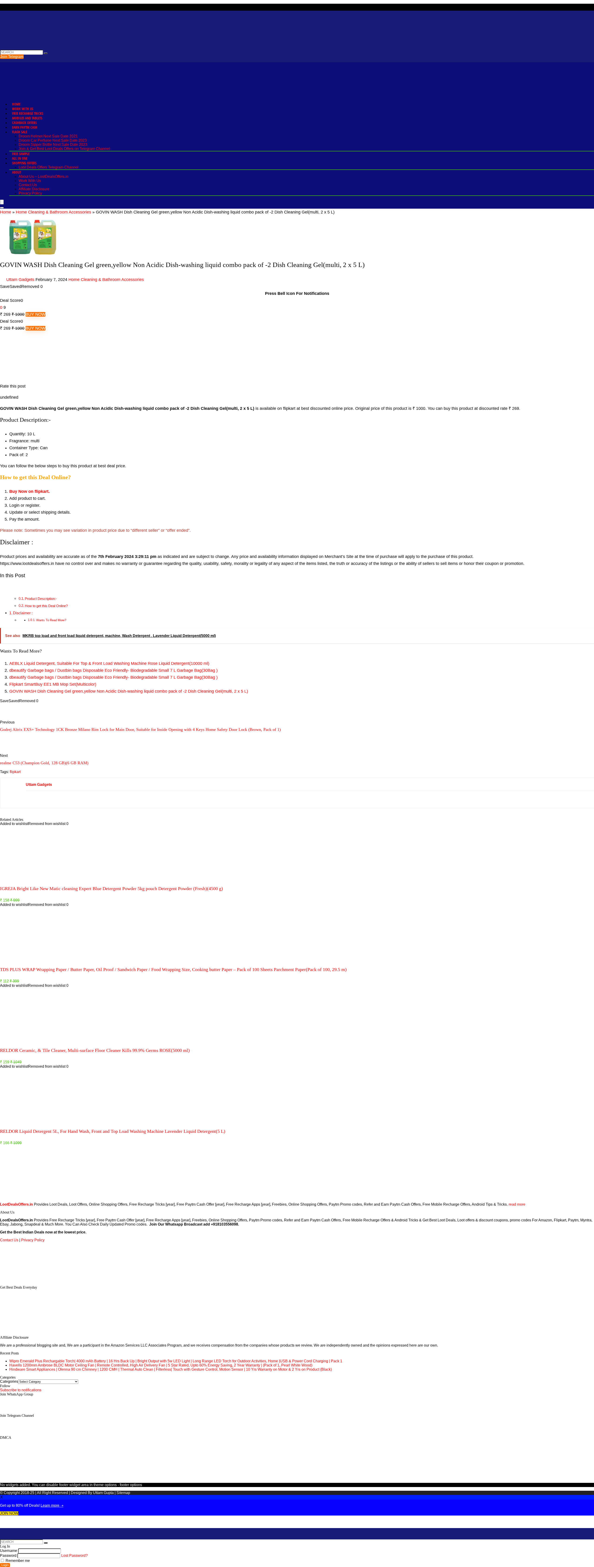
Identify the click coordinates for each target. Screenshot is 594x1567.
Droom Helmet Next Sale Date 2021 (48, 136)
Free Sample (20, 153)
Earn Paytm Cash (24, 127)
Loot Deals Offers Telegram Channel (48, 167)
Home (16, 104)
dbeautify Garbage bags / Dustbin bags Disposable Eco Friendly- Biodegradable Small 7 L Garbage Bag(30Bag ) (113, 670)
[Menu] (2, 202)
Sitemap (123, 1493)
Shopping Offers (24, 163)
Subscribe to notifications (20, 1390)
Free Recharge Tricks (27, 113)
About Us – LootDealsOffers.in (43, 176)
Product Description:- (41, 599)
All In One (19, 158)
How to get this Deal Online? (46, 606)
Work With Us (22, 108)
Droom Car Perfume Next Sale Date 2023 (53, 140)
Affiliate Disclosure (34, 189)
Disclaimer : (22, 613)
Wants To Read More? (51, 620)
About (16, 172)
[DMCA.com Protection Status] (35, 1279)
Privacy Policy (30, 193)
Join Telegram (11, 57)
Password (8, 1555)
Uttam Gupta (104, 1493)
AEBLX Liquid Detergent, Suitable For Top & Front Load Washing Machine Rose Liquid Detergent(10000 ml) (109, 663)
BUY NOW (35, 314)
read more (517, 1204)
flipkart (15, 772)
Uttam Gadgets (20, 279)
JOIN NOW (9, 1513)
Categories (9, 1381)
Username (8, 1551)
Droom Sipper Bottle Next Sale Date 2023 (53, 145)
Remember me (17, 1561)
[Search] (2, 207)
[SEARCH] (46, 53)
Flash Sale (19, 132)
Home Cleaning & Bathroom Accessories (53, 212)
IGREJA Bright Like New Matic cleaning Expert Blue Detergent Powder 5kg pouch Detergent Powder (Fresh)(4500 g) (111, 888)
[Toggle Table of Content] (3, 587)
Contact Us (28, 185)
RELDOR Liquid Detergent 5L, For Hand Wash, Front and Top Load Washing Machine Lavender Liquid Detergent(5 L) (112, 1131)
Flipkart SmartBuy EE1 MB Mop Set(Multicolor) (52, 684)
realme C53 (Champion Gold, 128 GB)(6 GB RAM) (44, 763)
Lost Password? (74, 1555)
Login (5, 1565)
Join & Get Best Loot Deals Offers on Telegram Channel (64, 149)
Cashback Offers (24, 122)
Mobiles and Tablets (27, 118)
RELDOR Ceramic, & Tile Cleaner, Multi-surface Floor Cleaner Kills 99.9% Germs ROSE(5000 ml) (95, 1050)
